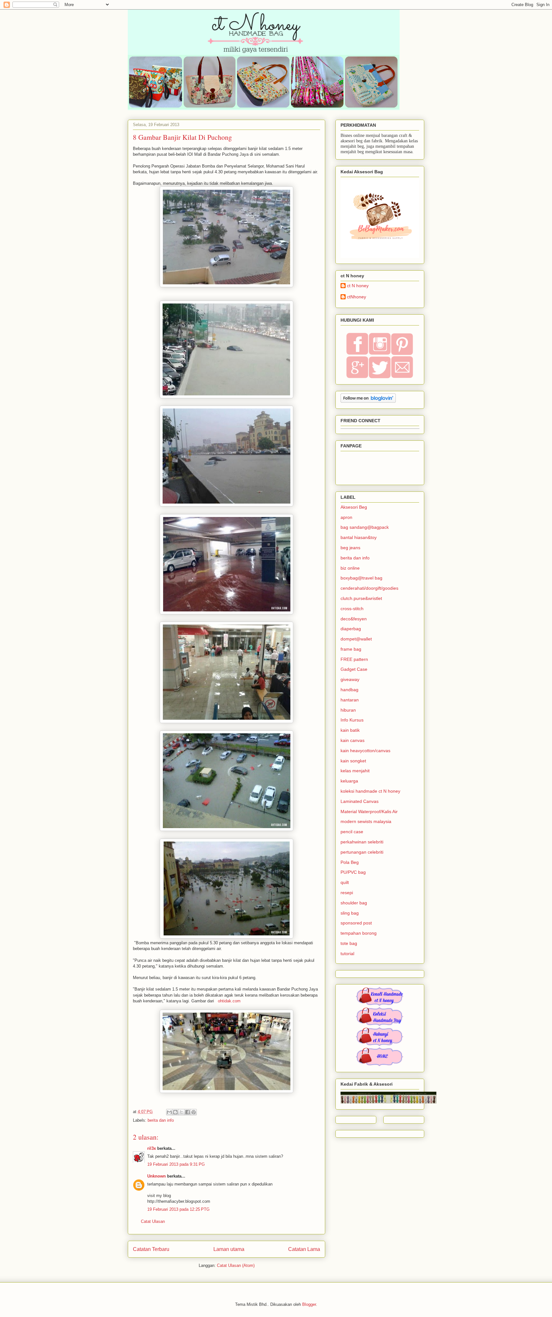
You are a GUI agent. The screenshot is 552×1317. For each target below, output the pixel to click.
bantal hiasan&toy (359, 537)
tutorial (347, 953)
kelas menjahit (355, 770)
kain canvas (352, 740)
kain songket (353, 760)
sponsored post (356, 922)
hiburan (348, 710)
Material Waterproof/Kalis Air (369, 811)
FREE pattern (354, 659)
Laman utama (228, 1249)
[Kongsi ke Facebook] (187, 1112)
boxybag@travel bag (361, 577)
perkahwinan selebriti (362, 841)
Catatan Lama (304, 1249)
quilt (345, 882)
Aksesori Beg (354, 507)
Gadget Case (354, 669)
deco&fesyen (354, 618)
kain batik (350, 730)
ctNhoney (356, 296)
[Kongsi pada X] (181, 1112)
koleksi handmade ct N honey (370, 791)
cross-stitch (352, 608)
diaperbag (351, 628)
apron (346, 517)
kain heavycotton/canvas (365, 750)
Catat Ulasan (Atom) (236, 1265)
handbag (349, 689)
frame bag (351, 649)
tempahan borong (359, 933)
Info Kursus (352, 719)
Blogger (309, 1304)
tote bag (349, 943)
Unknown (156, 1176)
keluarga (349, 780)
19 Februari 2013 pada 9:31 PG (176, 1164)
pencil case (352, 831)
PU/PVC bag (353, 872)
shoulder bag (354, 902)
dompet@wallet (356, 638)
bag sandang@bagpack (365, 527)
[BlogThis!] (175, 1112)
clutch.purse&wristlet (361, 598)
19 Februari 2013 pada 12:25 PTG (178, 1209)
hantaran (350, 699)
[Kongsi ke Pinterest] (193, 1112)
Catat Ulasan (153, 1221)
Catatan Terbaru (151, 1249)
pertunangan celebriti (362, 852)
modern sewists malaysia (366, 821)
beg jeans (350, 547)
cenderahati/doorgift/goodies (369, 588)
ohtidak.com (229, 1001)
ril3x (151, 1148)
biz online (350, 568)
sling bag (350, 913)
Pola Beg (350, 862)
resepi (347, 892)
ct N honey (358, 285)
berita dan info (161, 1120)
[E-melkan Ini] (169, 1112)
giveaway (350, 679)
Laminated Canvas (360, 801)
